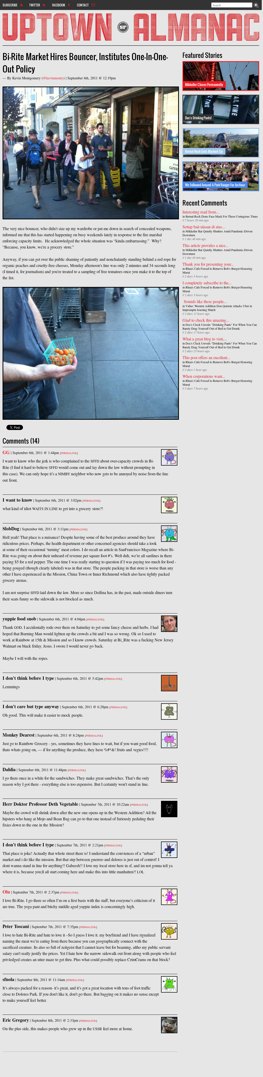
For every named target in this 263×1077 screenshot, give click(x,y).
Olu (6, 891)
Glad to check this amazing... (205, 320)
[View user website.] (169, 462)
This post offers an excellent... (206, 357)
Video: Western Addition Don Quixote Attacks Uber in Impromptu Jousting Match (217, 308)
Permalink (69, 453)
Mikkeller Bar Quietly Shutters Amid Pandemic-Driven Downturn (217, 233)
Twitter (34, 5)
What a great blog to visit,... (204, 338)
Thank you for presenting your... (208, 264)
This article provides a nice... (205, 245)
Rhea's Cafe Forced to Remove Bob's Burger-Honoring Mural (217, 270)
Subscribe (10, 5)
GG (6, 452)
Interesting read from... (200, 211)
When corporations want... (203, 376)
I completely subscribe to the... (207, 282)
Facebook (58, 5)
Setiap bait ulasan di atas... (203, 226)
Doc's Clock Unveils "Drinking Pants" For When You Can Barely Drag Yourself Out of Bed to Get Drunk (219, 326)
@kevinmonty (53, 78)
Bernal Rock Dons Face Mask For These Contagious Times (222, 216)
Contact (83, 5)
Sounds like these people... (204, 301)
